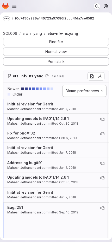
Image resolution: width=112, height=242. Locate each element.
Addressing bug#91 (24, 162)
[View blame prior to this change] (102, 119)
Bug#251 (15, 207)
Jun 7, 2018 (67, 109)
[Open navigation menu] (14, 6)
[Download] (100, 76)
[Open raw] (92, 76)
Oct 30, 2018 (68, 123)
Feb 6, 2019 (68, 138)
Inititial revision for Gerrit (30, 104)
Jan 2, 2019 (67, 168)
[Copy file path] (47, 76)
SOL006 (10, 33)
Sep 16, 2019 (68, 212)
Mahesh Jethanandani (24, 109)
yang (37, 33)
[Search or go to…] (97, 6)
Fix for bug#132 (21, 133)
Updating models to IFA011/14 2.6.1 (38, 118)
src (25, 33)
